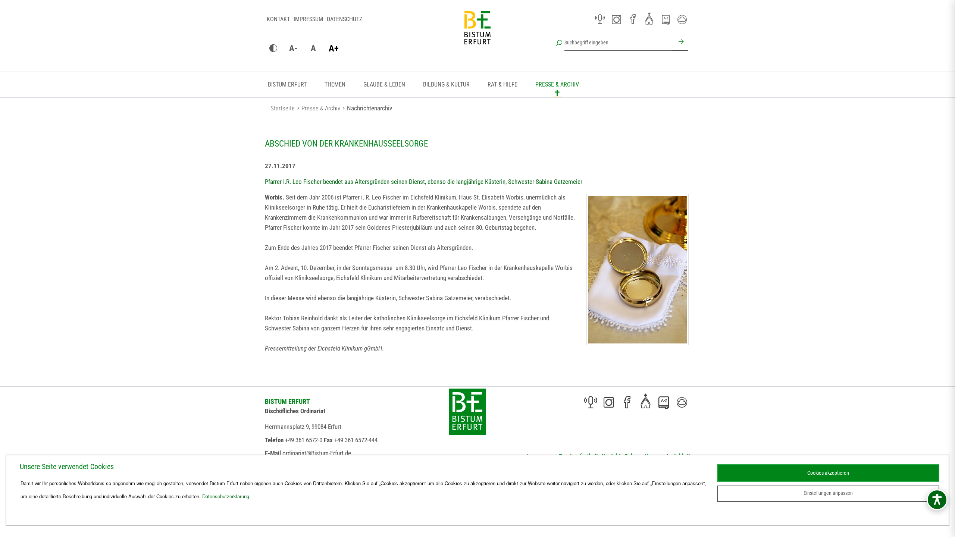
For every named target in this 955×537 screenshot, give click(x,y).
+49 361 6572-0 (303, 440)
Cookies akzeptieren (828, 473)
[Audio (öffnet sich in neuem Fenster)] (600, 19)
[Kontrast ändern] (273, 48)
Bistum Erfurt (287, 84)
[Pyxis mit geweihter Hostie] (637, 269)
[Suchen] (680, 42)
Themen (335, 84)
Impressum (308, 19)
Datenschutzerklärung (225, 496)
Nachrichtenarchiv (369, 108)
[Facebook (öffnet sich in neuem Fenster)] (632, 19)
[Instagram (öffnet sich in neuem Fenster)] (616, 19)
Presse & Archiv (557, 84)
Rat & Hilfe (502, 84)
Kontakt (278, 19)
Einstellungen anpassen (828, 493)
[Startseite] (477, 33)
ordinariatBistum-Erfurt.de (316, 453)
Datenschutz (344, 19)
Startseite (282, 108)
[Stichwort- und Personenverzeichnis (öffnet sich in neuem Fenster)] (665, 20)
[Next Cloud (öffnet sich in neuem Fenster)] (682, 19)
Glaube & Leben (384, 84)
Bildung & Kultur (446, 84)
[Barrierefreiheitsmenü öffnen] (937, 499)
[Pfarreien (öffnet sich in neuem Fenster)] (649, 18)
